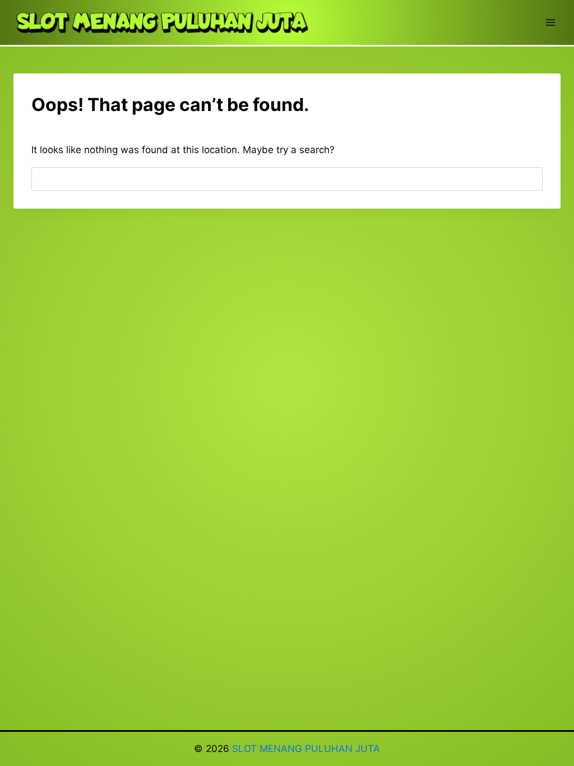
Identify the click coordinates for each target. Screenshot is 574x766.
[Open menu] (550, 22)
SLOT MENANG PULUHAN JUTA (306, 748)
